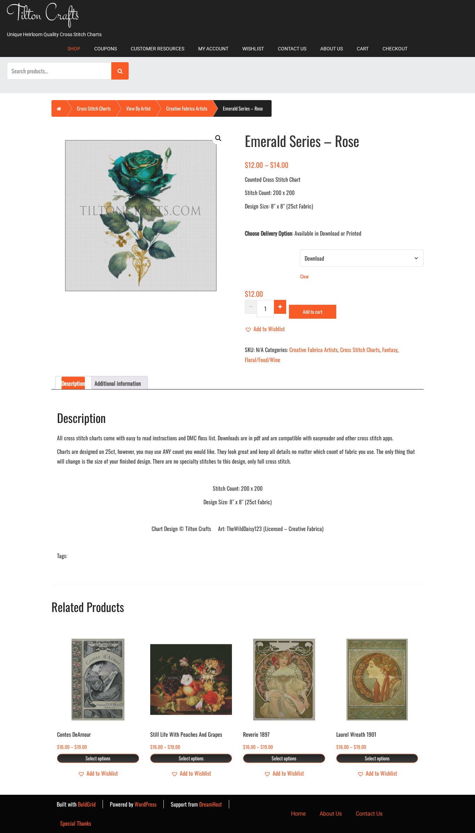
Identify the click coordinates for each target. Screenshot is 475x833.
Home (298, 813)
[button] (218, 138)
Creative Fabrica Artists (186, 108)
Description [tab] (73, 383)
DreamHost (210, 804)
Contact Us (292, 48)
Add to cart (312, 311)
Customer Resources (157, 48)
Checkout (395, 48)
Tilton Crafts (43, 15)
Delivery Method (261, 253)
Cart (363, 48)
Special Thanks (75, 823)
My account (213, 48)
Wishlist (253, 48)
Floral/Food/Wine (262, 360)
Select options (98, 758)
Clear (304, 276)
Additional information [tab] (118, 383)
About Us (331, 48)
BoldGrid (87, 804)
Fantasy (389, 349)
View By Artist (138, 108)
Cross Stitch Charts (94, 108)
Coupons (105, 48)
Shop (73, 48)
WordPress (145, 804)
